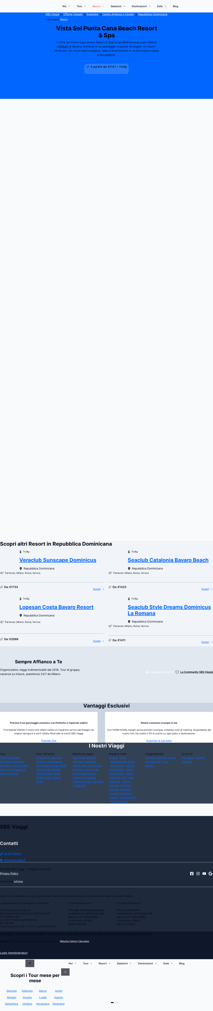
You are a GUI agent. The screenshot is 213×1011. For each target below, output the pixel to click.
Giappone (19, 769)
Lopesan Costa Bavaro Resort (56, 607)
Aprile (58, 990)
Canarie (77, 777)
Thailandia (79, 785)
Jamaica (98, 781)
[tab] (111, 1002)
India (3, 769)
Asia (124, 777)
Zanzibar (78, 761)
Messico (78, 769)
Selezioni (116, 6)
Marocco (19, 761)
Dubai (24, 765)
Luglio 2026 (43, 777)
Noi (64, 6)
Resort (96, 6)
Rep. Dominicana (91, 765)
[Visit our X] (204, 873)
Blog (175, 6)
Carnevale (42, 765)
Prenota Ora (48, 740)
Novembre (42, 1003)
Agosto (58, 997)
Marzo (43, 990)
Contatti (200, 757)
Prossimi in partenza (49, 757)
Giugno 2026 (52, 773)
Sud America (128, 797)
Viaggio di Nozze (156, 757)
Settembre (11, 1003)
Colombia (79, 781)
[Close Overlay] (65, 972)
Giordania (6, 765)
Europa (113, 757)
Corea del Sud (9, 773)
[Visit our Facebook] (191, 873)
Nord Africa (117, 765)
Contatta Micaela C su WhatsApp (63, 542)
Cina (9, 769)
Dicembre (59, 1003)
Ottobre (27, 1003)
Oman (76, 765)
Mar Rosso (79, 757)
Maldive (92, 757)
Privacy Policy (9, 873)
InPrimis (18, 881)
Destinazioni (139, 6)
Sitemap (187, 761)
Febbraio (27, 990)
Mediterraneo (118, 761)
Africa (131, 761)
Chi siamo (188, 757)
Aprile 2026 (43, 769)
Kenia (76, 773)
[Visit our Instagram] (198, 873)
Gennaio (11, 990)
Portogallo (6, 761)
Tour (79, 6)
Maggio (11, 997)
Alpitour (81, 478)
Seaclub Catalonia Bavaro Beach (168, 560)
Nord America (119, 801)
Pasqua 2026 (58, 765)
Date (160, 6)
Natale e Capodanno (49, 761)
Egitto (16, 765)
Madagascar (88, 773)
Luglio (43, 997)
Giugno (27, 997)
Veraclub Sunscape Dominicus (57, 560)
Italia (123, 757)
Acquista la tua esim (159, 740)
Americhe (126, 789)
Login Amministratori (14, 953)
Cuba (88, 781)
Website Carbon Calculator (74, 941)
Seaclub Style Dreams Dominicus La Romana (169, 610)
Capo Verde (91, 769)
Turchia (4, 757)
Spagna (14, 757)
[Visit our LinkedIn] (210, 873)
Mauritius (90, 761)
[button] (106, 320)
